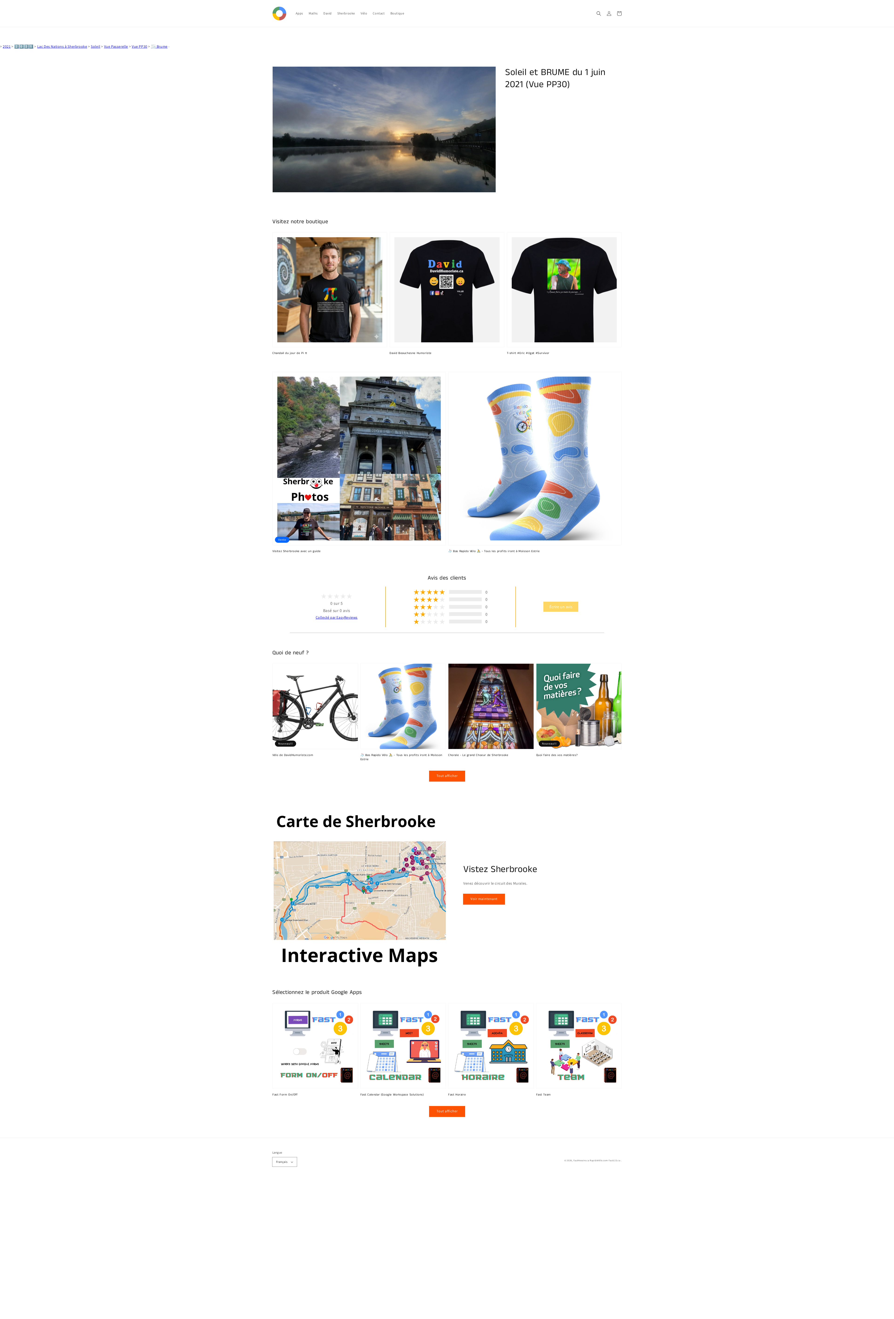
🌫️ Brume (159, 46)
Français (281, 1162)
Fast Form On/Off (285, 1095)
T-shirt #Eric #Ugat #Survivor (528, 353)
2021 (6, 46)
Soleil (95, 46)
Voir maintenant (484, 899)
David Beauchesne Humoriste (410, 353)
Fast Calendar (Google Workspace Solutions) (392, 1095)
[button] (599, 13)
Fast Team (543, 1095)
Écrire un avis (560, 606)
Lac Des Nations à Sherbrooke (62, 46)
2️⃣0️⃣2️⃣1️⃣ (23, 46)
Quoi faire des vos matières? (557, 755)
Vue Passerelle (116, 46)
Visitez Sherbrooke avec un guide (296, 551)
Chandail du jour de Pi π (289, 353)
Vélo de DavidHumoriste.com (292, 755)
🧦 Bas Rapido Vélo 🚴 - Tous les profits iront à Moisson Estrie (494, 551)
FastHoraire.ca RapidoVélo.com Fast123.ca (596, 1160)
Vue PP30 (139, 46)
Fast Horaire (457, 1095)
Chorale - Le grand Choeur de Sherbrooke (478, 755)
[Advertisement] (139, 1249)
